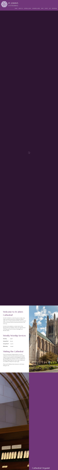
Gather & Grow (27, 8)
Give (50, 8)
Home (16, 8)
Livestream (54, 8)
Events (46, 8)
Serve (42, 8)
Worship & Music (36, 8)
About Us (21, 8)
